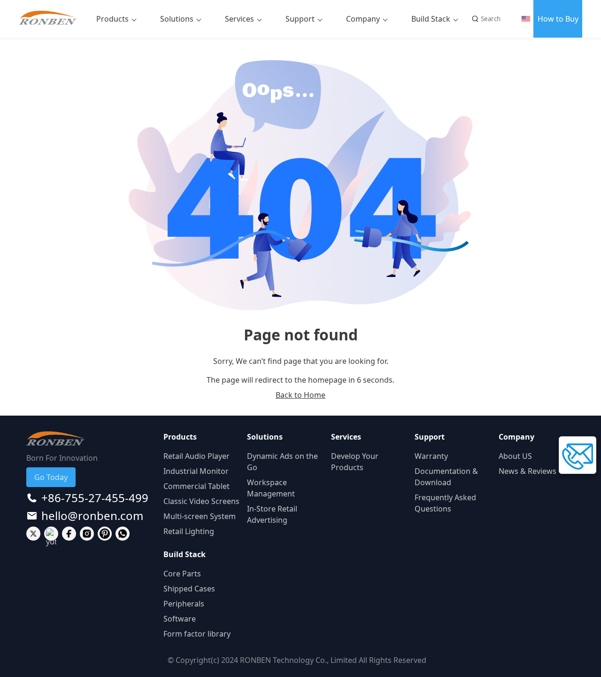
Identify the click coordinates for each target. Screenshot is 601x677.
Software (179, 619)
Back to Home (300, 395)
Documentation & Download (446, 477)
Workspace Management (271, 488)
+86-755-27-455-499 (94, 498)
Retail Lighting (188, 531)
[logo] (51, 19)
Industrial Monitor (196, 471)
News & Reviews (527, 471)
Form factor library (197, 634)
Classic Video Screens (201, 501)
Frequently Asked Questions (445, 503)
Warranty (431, 456)
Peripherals (183, 603)
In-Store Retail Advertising (272, 514)
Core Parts (182, 573)
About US (515, 456)
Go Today (51, 477)
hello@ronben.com (92, 516)
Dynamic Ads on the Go (282, 461)
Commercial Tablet (196, 486)
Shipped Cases (189, 588)
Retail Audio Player (196, 456)
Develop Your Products (354, 461)
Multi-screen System (199, 516)
